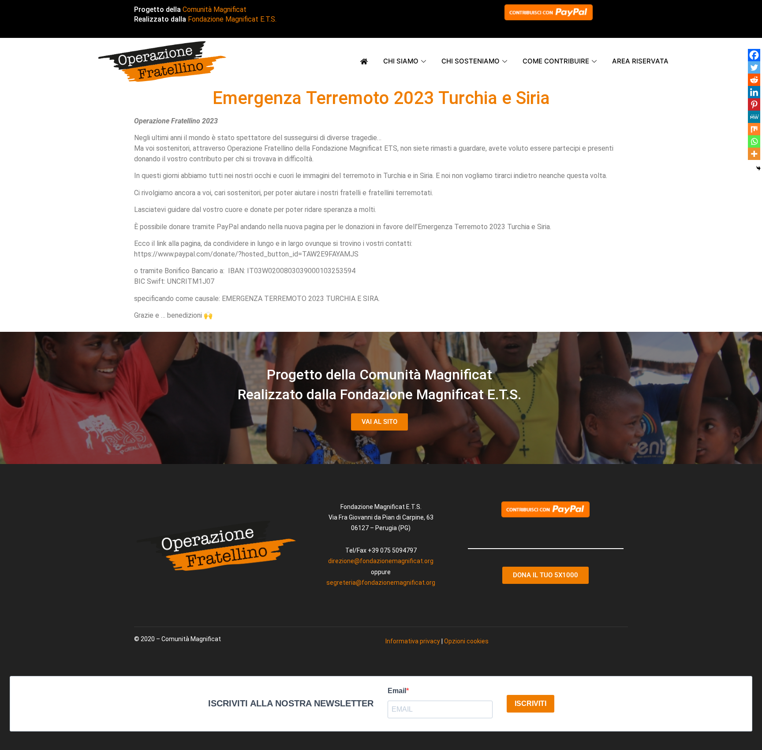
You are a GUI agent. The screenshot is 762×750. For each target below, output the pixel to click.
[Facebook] (754, 55)
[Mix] (754, 129)
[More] (754, 154)
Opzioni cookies (466, 641)
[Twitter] (754, 67)
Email (397, 690)
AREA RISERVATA (640, 61)
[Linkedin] (754, 92)
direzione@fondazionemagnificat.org (380, 560)
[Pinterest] (754, 104)
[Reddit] (754, 80)
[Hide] (758, 168)
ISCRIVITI (530, 703)
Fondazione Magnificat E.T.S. (232, 19)
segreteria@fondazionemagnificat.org (380, 582)
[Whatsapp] (754, 141)
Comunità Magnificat (215, 9)
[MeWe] (754, 117)
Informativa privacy (412, 641)
